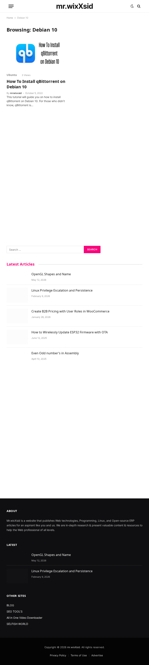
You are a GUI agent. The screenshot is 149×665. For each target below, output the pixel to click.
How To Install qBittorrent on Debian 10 (36, 84)
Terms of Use (79, 655)
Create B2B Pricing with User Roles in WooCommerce (70, 311)
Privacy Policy (58, 655)
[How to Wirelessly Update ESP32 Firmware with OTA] (17, 337)
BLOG (10, 605)
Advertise (97, 655)
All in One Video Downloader (24, 617)
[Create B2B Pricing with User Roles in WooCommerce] (17, 316)
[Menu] (11, 6)
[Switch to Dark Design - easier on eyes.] (132, 6)
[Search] (138, 6)
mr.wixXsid (73, 647)
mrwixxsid (16, 93)
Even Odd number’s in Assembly (55, 353)
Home (10, 17)
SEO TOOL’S (15, 611)
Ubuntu (12, 75)
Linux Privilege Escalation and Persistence (62, 290)
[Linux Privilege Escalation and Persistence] (17, 295)
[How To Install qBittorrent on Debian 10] (39, 52)
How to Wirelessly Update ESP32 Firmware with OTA (69, 332)
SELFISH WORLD (17, 623)
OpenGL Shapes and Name (51, 274)
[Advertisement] (74, 179)
